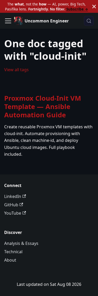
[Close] (94, 6)
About (10, 260)
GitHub (11, 205)
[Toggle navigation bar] (8, 21)
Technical (13, 252)
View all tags (16, 70)
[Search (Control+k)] (89, 21)
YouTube (12, 213)
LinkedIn (12, 196)
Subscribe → (77, 9)
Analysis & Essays (21, 243)
